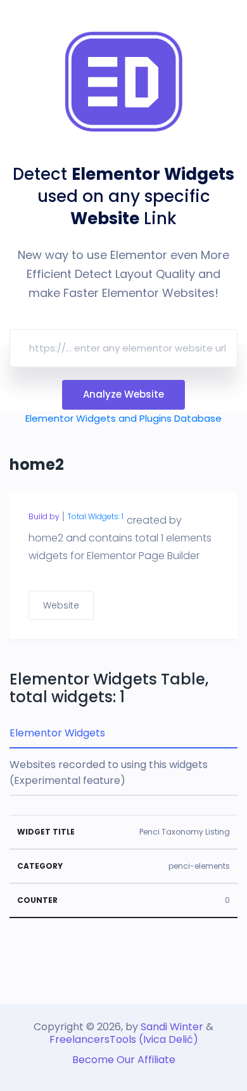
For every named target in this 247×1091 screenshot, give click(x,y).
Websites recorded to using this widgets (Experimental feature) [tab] (109, 772)
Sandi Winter (172, 1026)
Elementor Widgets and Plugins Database (123, 418)
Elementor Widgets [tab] (57, 733)
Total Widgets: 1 (95, 516)
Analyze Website (123, 394)
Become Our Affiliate (123, 1059)
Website (61, 605)
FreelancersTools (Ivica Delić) (123, 1039)
